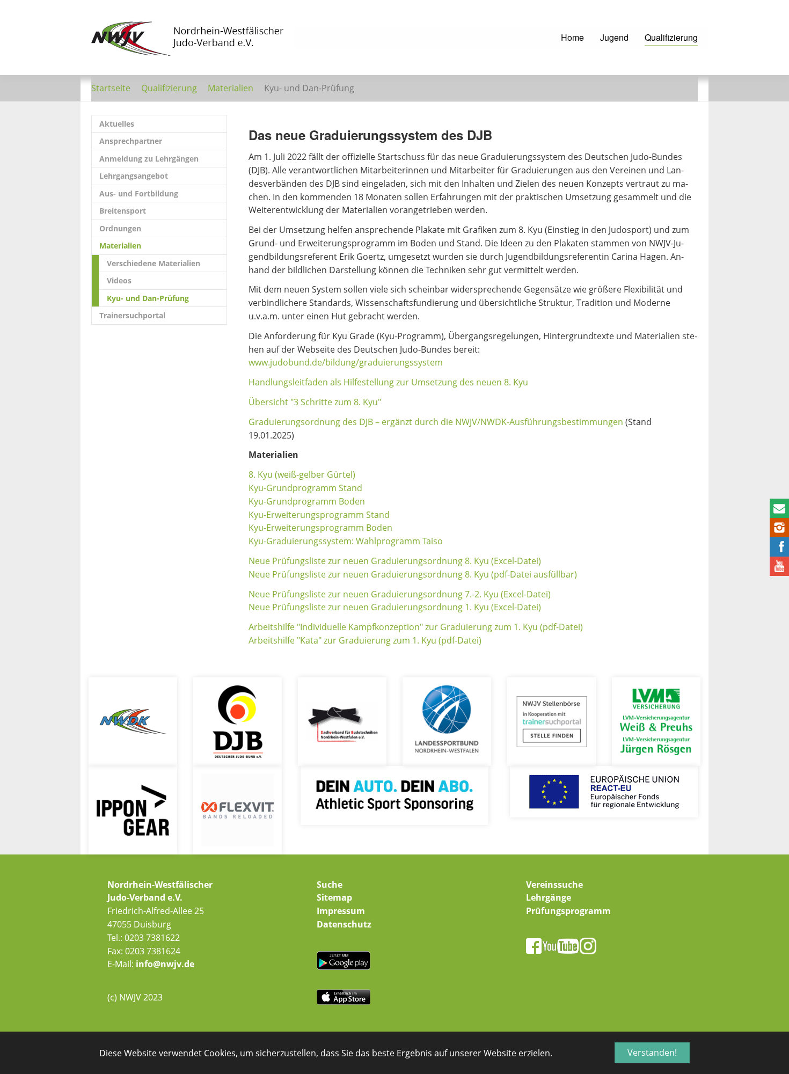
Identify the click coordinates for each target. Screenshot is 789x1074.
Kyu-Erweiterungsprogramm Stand (319, 515)
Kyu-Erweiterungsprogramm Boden (320, 528)
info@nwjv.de (165, 964)
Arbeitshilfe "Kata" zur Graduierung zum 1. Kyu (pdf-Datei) (365, 640)
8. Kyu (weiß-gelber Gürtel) (302, 474)
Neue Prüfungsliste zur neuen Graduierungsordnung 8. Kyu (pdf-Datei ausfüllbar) (413, 574)
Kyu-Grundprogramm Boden (307, 501)
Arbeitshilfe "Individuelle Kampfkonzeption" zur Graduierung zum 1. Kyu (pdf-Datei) (416, 627)
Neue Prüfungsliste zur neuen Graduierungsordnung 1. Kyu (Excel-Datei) (395, 607)
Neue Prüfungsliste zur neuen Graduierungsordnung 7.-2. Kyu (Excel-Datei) (400, 594)
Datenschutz (344, 924)
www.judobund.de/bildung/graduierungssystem (346, 362)
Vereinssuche (554, 884)
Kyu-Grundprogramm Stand (305, 488)
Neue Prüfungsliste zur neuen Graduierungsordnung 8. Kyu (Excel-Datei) (395, 561)
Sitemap (334, 897)
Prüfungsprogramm (568, 911)
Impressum (341, 911)
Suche (329, 884)
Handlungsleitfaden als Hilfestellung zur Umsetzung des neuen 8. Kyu (388, 382)
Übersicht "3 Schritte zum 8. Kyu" (315, 402)
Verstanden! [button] (652, 1052)
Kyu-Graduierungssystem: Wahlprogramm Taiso (346, 541)
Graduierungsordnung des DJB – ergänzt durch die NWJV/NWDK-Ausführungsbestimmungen (436, 422)
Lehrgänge (548, 897)
